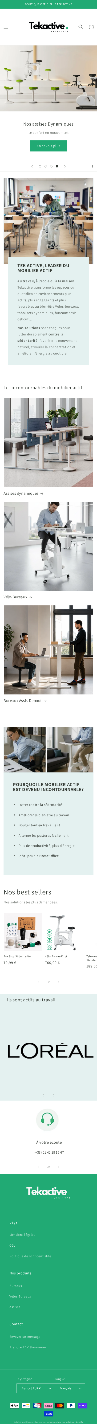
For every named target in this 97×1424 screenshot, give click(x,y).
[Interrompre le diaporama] (92, 166)
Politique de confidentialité (30, 1256)
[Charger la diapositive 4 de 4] (57, 166)
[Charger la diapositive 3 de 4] (51, 166)
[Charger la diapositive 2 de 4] (45, 166)
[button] (6, 27)
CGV (12, 1245)
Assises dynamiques (21, 493)
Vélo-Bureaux (15, 597)
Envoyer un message (24, 1336)
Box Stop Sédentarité (17, 956)
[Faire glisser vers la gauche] (38, 982)
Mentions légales (22, 1234)
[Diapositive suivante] (65, 166)
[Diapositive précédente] (32, 166)
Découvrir (48, 145)
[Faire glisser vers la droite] (59, 982)
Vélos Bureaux (20, 1296)
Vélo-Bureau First (56, 956)
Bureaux (15, 1286)
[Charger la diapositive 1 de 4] (40, 166)
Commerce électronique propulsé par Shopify (60, 1422)
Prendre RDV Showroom (27, 1347)
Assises (14, 1307)
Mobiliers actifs (29, 1422)
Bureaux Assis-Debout (23, 700)
